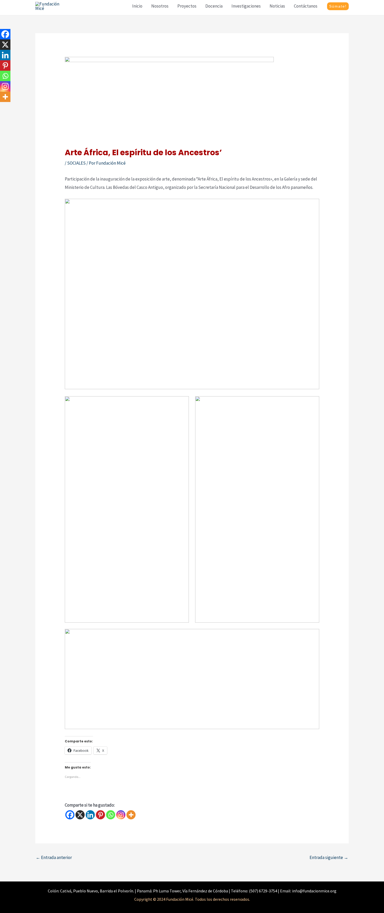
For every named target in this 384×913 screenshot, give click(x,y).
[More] (131, 814)
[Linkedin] (90, 814)
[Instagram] (120, 814)
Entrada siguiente (329, 857)
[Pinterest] (100, 814)
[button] (338, 6)
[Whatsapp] (110, 814)
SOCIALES (76, 163)
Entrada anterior (54, 857)
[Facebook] (69, 814)
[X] (80, 814)
